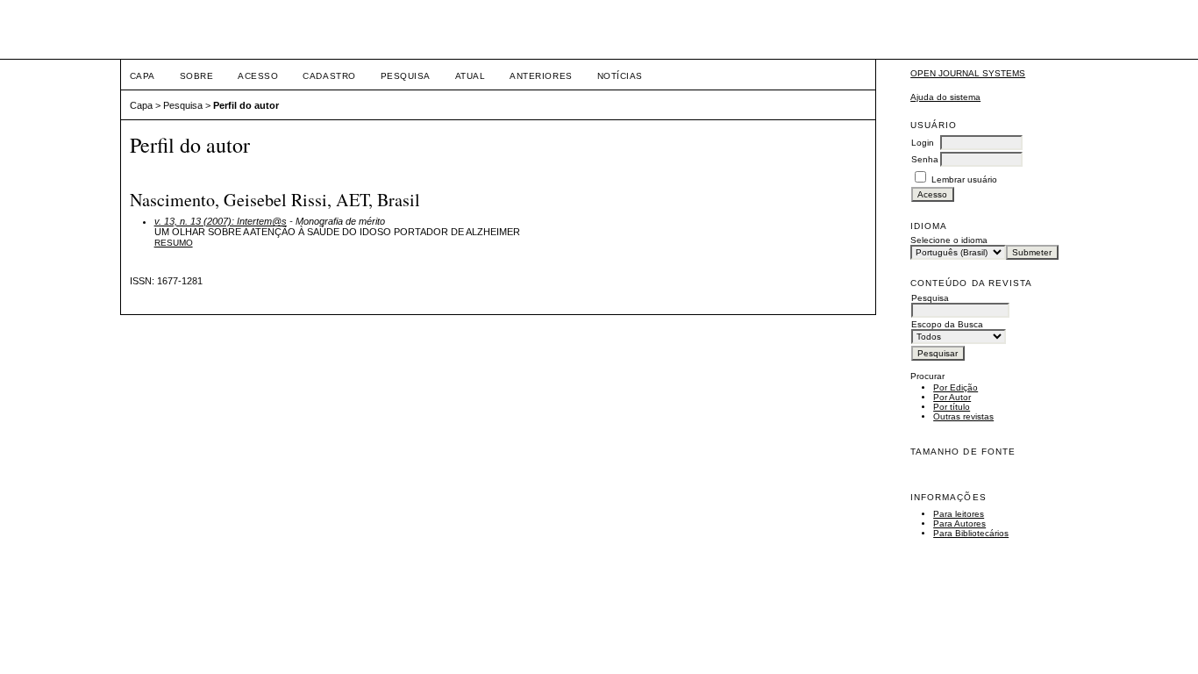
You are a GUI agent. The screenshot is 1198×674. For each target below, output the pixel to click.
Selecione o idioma (949, 240)
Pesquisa (406, 76)
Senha (924, 159)
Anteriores (541, 76)
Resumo (173, 242)
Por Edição (955, 387)
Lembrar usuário (964, 179)
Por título (951, 407)
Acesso (258, 76)
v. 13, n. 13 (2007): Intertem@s (220, 221)
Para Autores (959, 523)
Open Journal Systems (967, 73)
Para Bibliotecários (971, 533)
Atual (470, 76)
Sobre (197, 76)
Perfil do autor (246, 105)
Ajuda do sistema (945, 97)
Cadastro (329, 76)
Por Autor (952, 397)
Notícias (620, 76)
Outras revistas (963, 416)
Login (922, 142)
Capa (142, 76)
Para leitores (958, 514)
